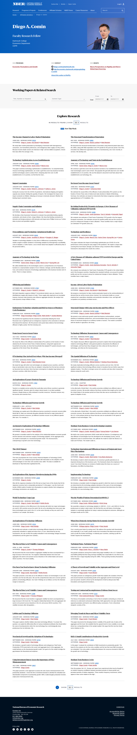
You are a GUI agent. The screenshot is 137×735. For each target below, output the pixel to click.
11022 (36, 617)
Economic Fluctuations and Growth (25, 67)
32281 (93, 163)
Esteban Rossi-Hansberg (110, 362)
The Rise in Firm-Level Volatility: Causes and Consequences (35, 544)
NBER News (68, 10)
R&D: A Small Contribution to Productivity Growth (89, 636)
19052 (91, 337)
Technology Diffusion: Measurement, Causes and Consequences (94, 333)
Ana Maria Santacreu (105, 457)
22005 (38, 313)
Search (105, 10)
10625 (92, 640)
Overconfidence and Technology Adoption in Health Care (34, 232)
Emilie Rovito (45, 503)
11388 (33, 593)
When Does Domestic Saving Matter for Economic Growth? (92, 520)
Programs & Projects (28, 10)
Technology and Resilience (81, 232)
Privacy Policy (119, 715)
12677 (38, 501)
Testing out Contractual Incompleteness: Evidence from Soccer (94, 590)
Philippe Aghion (84, 526)
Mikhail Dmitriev (95, 362)
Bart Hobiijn (35, 526)
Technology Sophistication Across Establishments (31, 160)
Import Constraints (20, 183)
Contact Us (17, 710)
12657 (95, 501)
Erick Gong (103, 503)
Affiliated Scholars (55, 10)
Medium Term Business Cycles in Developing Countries (91, 426)
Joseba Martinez (57, 315)
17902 (35, 383)
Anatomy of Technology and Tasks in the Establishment (91, 160)
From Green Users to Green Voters (25, 333)
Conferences (42, 10)
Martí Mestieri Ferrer (39, 362)
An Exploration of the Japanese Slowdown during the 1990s (34, 474)
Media (63, 4)
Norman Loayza (95, 431)
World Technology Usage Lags (24, 497)
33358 (37, 163)
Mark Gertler (46, 315)
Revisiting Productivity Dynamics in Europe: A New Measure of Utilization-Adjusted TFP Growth (94, 207)
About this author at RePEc (61, 75)
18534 (96, 360)
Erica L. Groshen (93, 549)
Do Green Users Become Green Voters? (85, 183)
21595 (97, 311)
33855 (91, 140)
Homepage (120, 707)
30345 (36, 235)
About (92, 10)
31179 (33, 210)
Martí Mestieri (45, 142)
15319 (38, 452)
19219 (34, 337)
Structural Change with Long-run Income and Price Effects (92, 307)
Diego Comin (37, 315)
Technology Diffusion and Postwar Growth (86, 379)
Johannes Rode (96, 189)
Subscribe (54, 4)
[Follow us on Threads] (25, 729)
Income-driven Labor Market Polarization (86, 284)
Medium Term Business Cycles (82, 659)
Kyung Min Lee (111, 237)
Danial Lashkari (95, 142)
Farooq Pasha (104, 431)
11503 (94, 570)
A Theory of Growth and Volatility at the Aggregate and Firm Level (95, 567)
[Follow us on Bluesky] (21, 729)
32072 (37, 186)
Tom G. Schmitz (106, 214)
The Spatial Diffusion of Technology (84, 356)
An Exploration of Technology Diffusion (27, 520)
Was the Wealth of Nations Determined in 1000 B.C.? (90, 497)
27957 (37, 288)
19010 (33, 360)
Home (15, 14)
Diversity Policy (118, 713)
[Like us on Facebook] (28, 729)
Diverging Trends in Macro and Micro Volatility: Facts (90, 613)
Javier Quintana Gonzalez (98, 265)
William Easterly (93, 503)
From (98, 96)
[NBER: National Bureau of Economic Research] (29, 5)
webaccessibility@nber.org (23, 720)
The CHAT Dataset (19, 449)
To (113, 96)
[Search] (122, 10)
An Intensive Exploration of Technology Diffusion (31, 426)
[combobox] (52, 99)
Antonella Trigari (117, 214)
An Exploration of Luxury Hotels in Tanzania (29, 379)
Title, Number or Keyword (22, 98)
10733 (38, 640)
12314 (34, 524)
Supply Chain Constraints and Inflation (27, 206)
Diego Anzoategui (26, 315)
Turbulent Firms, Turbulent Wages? (84, 544)
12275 (92, 524)
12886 (96, 478)
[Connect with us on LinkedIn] (17, 729)
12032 (96, 547)
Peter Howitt (104, 526)
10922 (96, 617)
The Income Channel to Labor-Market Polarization (31, 137)
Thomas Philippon (38, 549)
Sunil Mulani (93, 572)
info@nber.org (18, 718)
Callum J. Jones (50, 189)
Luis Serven (115, 431)
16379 (38, 429)
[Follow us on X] (14, 729)
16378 (97, 406)
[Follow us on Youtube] (32, 729)
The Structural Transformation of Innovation (87, 137)
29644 (95, 235)
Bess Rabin (104, 549)
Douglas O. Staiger (52, 237)
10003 (97, 663)
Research (16, 10)
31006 (93, 212)
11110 (95, 593)
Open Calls (72, 4)
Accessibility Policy (117, 711)
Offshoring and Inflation (22, 284)
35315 (34, 140)
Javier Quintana (95, 214)
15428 (95, 429)
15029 (92, 455)
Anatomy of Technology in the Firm (26, 257)
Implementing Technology (81, 474)
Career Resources (82, 10)
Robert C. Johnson (38, 189)
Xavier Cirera (36, 165)
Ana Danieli (35, 142)
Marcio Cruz (45, 165)
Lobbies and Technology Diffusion (25, 613)
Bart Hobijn (92, 385)
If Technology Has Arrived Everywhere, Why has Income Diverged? (37, 356)
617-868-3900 (17, 716)
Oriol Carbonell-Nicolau (86, 596)
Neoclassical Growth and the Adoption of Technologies (33, 636)
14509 (38, 478)
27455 (92, 288)
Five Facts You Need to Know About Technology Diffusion (34, 567)
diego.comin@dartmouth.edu (64, 67)
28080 (38, 260)
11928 (36, 570)
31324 (92, 186)
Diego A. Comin (26, 142)
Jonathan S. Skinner (38, 237)
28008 (96, 263)
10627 (34, 665)
